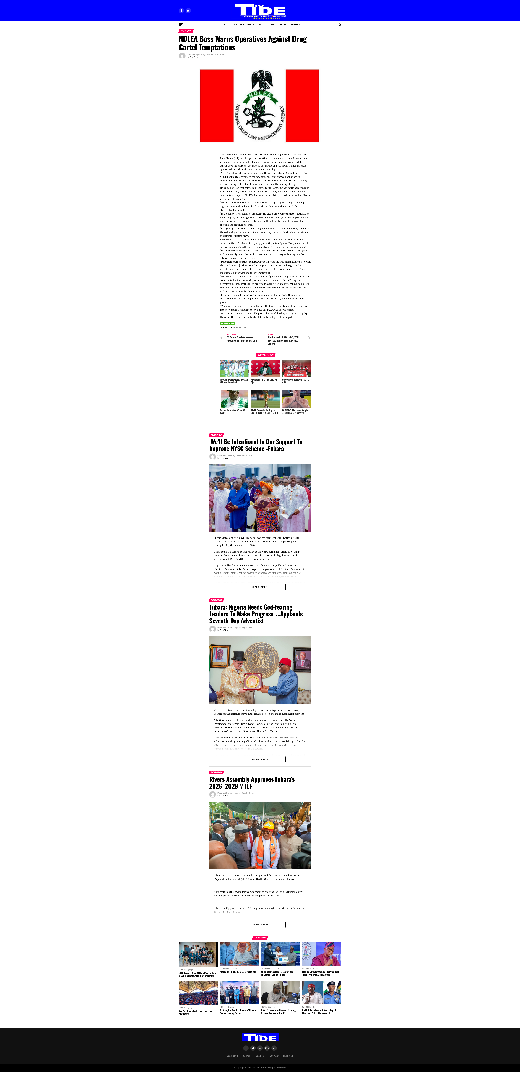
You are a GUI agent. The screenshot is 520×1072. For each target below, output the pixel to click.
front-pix (241, 328)
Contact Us (248, 1055)
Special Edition (236, 24)
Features (262, 24)
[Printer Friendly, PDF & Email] (227, 323)
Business (294, 24)
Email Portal (287, 1055)
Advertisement (233, 1055)
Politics (283, 24)
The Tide (194, 57)
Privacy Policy (273, 1055)
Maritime (251, 24)
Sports (273, 24)
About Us (260, 1055)
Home (223, 24)
